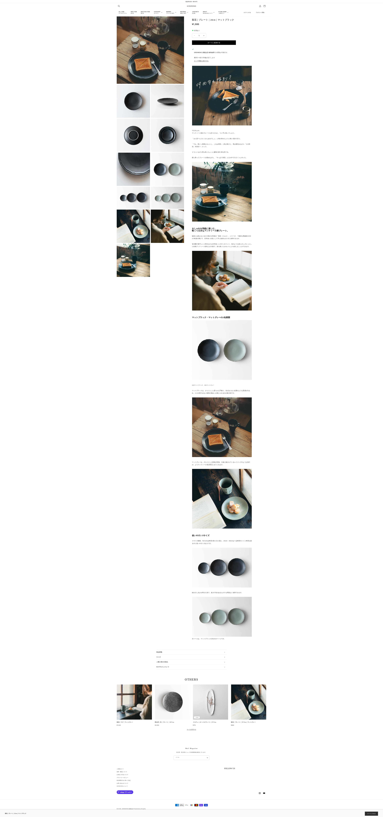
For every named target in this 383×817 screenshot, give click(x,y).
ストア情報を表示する (201, 61)
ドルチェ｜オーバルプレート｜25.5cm (204, 722)
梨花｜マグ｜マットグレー (125, 722)
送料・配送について (122, 771)
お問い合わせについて (122, 783)
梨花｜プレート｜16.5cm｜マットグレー (243, 722)
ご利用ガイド (120, 769)
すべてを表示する (191, 729)
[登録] (207, 757)
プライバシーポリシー (122, 777)
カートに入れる (371, 813)
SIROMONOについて (122, 786)
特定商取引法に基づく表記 (124, 780)
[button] (119, 6)
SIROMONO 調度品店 (127, 809)
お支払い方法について (122, 774)
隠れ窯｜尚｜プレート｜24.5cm (164, 722)
